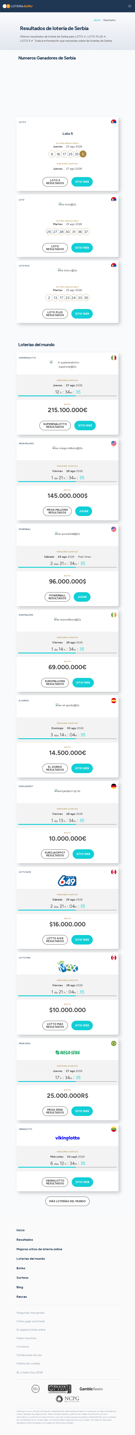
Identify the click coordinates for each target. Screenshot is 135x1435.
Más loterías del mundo (67, 1201)
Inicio (97, 20)
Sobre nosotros (26, 1338)
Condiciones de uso (29, 1355)
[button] (129, 6)
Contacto (23, 1346)
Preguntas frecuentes (30, 1312)
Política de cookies (28, 1363)
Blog (20, 1287)
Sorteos (22, 1277)
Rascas (22, 1296)
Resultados (25, 1239)
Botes (21, 1268)
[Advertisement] (67, 88)
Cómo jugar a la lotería (31, 1321)
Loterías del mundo (31, 1258)
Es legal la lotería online (31, 1329)
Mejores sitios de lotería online (39, 1249)
